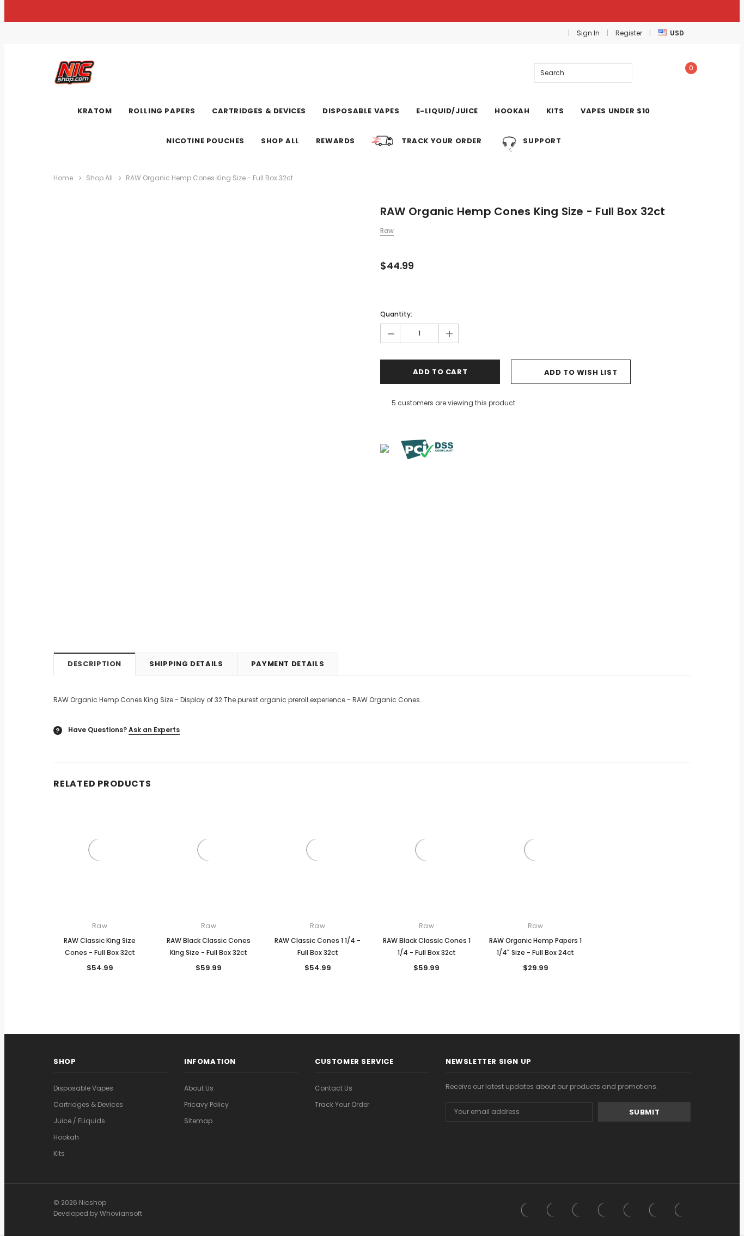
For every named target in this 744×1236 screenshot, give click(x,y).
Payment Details (288, 664)
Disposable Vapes (83, 1088)
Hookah (66, 1137)
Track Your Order (342, 1104)
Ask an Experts (154, 729)
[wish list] (655, 72)
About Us (199, 1088)
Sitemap (198, 1120)
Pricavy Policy (206, 1104)
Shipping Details (186, 664)
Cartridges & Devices (88, 1104)
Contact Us (333, 1088)
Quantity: (396, 314)
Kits (59, 1153)
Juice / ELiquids (79, 1120)
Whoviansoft (121, 1213)
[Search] (622, 73)
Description (94, 664)
